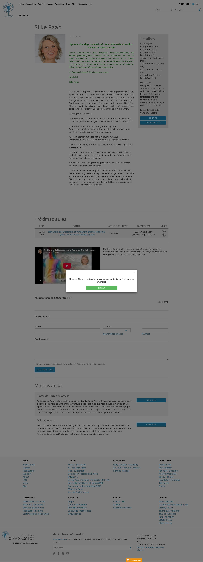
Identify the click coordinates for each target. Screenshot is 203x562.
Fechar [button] (101, 288)
